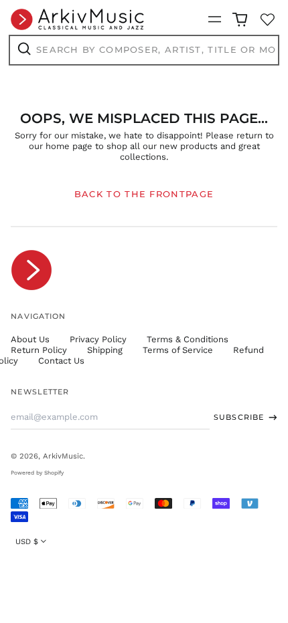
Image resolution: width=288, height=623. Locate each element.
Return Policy (39, 350)
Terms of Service (178, 350)
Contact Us (61, 361)
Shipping (105, 350)
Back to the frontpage (144, 194)
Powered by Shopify (37, 472)
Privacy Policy (98, 339)
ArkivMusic (63, 456)
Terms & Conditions (187, 339)
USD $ (26, 541)
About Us (30, 339)
